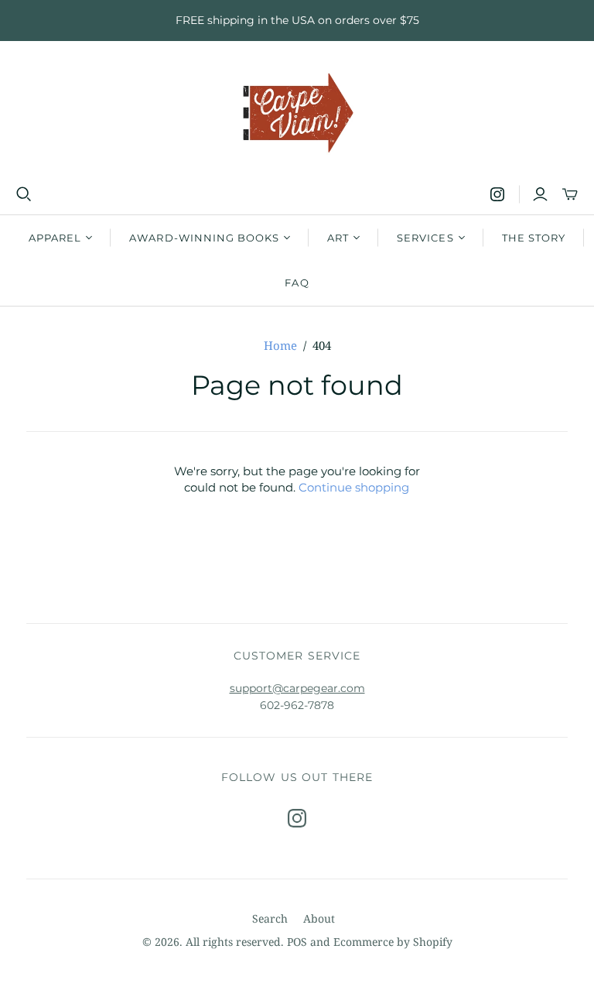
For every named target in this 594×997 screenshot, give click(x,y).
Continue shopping (354, 487)
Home (280, 345)
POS (297, 941)
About (319, 918)
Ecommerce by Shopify (392, 941)
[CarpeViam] (297, 113)
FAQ (297, 282)
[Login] (540, 194)
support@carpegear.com (297, 688)
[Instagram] (497, 194)
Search (270, 918)
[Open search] (24, 194)
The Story (533, 237)
